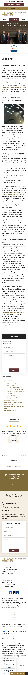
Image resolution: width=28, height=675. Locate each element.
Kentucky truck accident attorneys (13, 312)
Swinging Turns (11, 395)
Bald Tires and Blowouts (14, 384)
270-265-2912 (11, 585)
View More (14, 460)
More (23, 19)
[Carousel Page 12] (23, 455)
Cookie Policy (22, 631)
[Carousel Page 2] (4, 455)
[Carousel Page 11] (22, 455)
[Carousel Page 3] (6, 455)
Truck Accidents (8, 382)
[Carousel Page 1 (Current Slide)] (3, 455)
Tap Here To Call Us (14, 4)
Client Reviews (14, 419)
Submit (14, 370)
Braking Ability (11, 385)
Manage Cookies (7, 633)
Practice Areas (7, 377)
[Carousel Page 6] (12, 455)
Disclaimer (14, 615)
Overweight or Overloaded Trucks (16, 391)
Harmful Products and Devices (13, 402)
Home (4, 19)
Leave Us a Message (14, 523)
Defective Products (10, 410)
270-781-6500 (11, 571)
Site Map (14, 617)
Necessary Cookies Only (8, 671)
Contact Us (14, 19)
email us (15, 308)
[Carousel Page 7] (14, 455)
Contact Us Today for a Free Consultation (14, 496)
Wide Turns (10, 399)
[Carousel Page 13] (25, 455)
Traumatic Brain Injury (10, 400)
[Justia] (17, 592)
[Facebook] (10, 592)
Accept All (8, 667)
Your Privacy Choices (11, 631)
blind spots (15, 192)
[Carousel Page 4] (8, 455)
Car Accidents (8, 380)
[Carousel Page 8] (16, 455)
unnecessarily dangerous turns (12, 194)
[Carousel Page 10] (20, 455)
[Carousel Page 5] (10, 455)
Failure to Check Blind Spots (15, 387)
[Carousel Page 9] (18, 455)
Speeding (9, 393)
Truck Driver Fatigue (12, 397)
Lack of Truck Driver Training (15, 389)
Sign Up (14, 484)
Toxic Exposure (8, 404)
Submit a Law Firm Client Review (14, 466)
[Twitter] (14, 592)
